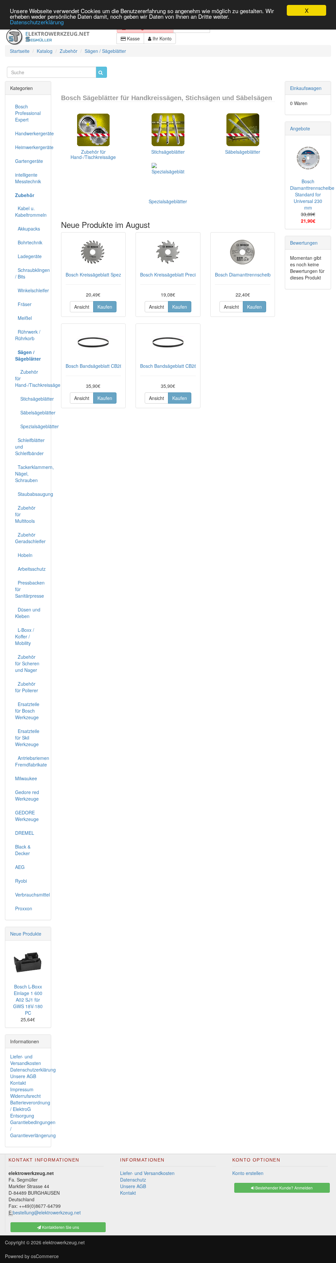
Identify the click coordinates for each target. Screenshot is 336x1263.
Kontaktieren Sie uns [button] (60, 1227)
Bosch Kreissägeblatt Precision (172, 274)
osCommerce (45, 1256)
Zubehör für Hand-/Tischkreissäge (93, 154)
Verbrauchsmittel (30, 894)
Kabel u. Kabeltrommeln (30, 211)
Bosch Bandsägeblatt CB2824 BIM (101, 366)
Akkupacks (27, 228)
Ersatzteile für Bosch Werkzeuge (27, 710)
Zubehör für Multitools (25, 514)
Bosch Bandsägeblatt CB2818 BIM (176, 366)
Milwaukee (26, 778)
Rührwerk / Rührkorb (27, 335)
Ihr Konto (161, 38)
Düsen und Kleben (27, 612)
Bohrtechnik (28, 242)
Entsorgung (22, 1115)
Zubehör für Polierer (26, 687)
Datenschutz (133, 1179)
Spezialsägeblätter (168, 201)
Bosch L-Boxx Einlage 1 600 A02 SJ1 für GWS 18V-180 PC (28, 999)
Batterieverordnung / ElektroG (30, 1105)
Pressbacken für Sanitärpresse (30, 589)
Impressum (21, 1089)
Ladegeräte (28, 256)
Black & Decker (23, 849)
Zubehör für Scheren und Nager (27, 663)
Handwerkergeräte (30, 133)
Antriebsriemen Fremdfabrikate (30, 761)
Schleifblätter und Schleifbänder (30, 446)
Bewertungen (304, 242)
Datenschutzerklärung (37, 22)
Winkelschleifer (30, 290)
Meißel (23, 318)
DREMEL (24, 833)
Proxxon (23, 908)
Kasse (133, 38)
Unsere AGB (23, 1076)
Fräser (23, 304)
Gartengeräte (29, 161)
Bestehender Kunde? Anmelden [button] (283, 1187)
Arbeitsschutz (30, 568)
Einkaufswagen (306, 88)
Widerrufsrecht (25, 1096)
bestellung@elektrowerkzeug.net (47, 1212)
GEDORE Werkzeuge (27, 815)
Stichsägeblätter (168, 151)
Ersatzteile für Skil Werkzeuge (27, 737)
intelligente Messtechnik (28, 178)
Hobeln (23, 555)
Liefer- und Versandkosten (25, 1059)
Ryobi (21, 880)
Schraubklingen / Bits (30, 273)
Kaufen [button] (104, 306)
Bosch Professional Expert (28, 113)
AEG (20, 867)
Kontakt (18, 1082)
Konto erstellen (247, 1173)
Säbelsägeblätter (242, 151)
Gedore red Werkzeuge (27, 795)
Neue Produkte (25, 933)
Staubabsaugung (30, 494)
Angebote (300, 128)
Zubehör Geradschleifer (30, 537)
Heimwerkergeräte (30, 147)
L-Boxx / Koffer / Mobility (24, 636)
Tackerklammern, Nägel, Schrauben (30, 473)
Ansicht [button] (81, 306)
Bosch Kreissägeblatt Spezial (96, 274)
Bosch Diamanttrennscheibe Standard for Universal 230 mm (312, 194)
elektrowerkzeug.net (64, 1242)
